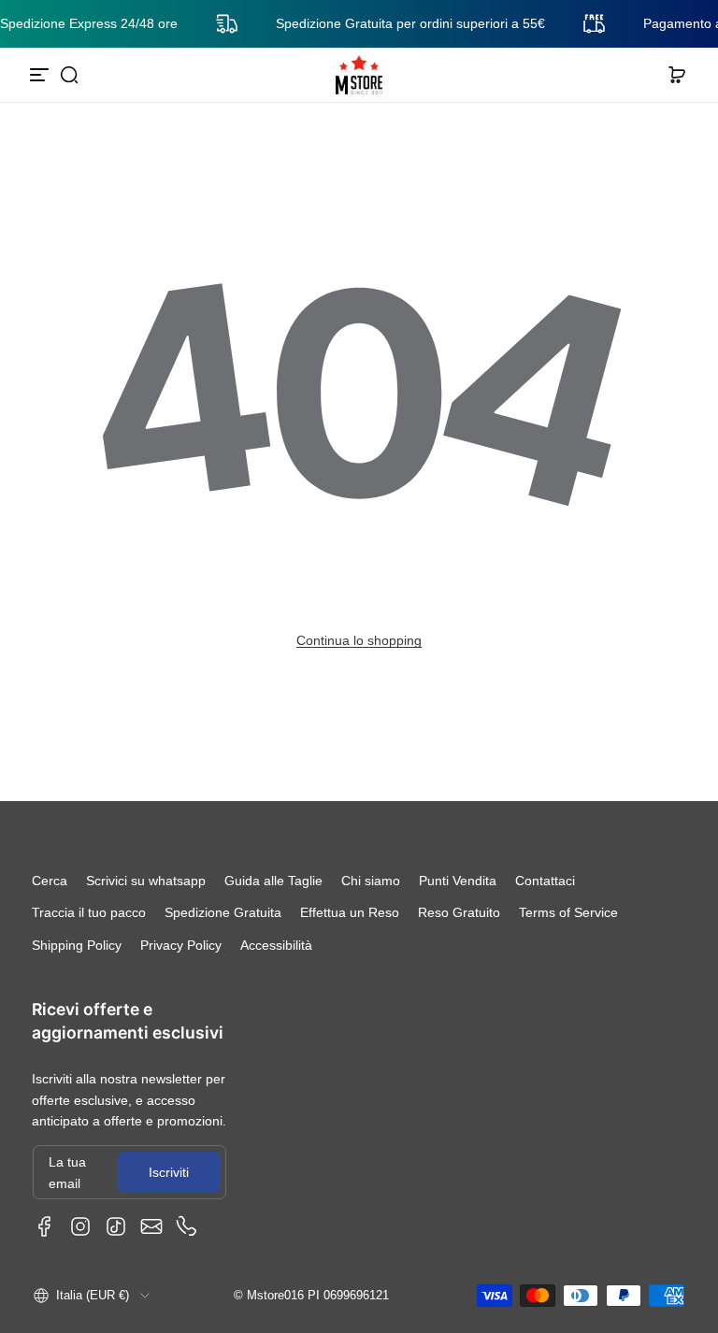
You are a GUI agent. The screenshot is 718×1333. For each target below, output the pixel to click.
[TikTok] (116, 1226)
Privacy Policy (181, 945)
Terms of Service (568, 912)
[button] (69, 75)
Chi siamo (370, 880)
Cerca (49, 880)
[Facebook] (45, 1226)
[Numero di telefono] (187, 1226)
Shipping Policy (77, 945)
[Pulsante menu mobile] (41, 75)
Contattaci (545, 880)
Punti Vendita (457, 880)
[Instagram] (80, 1226)
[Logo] (359, 74)
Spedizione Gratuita (223, 912)
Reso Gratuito (459, 912)
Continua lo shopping (359, 640)
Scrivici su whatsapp (146, 880)
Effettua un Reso (349, 912)
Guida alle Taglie (273, 880)
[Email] (151, 1226)
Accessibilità (276, 945)
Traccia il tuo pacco (89, 912)
